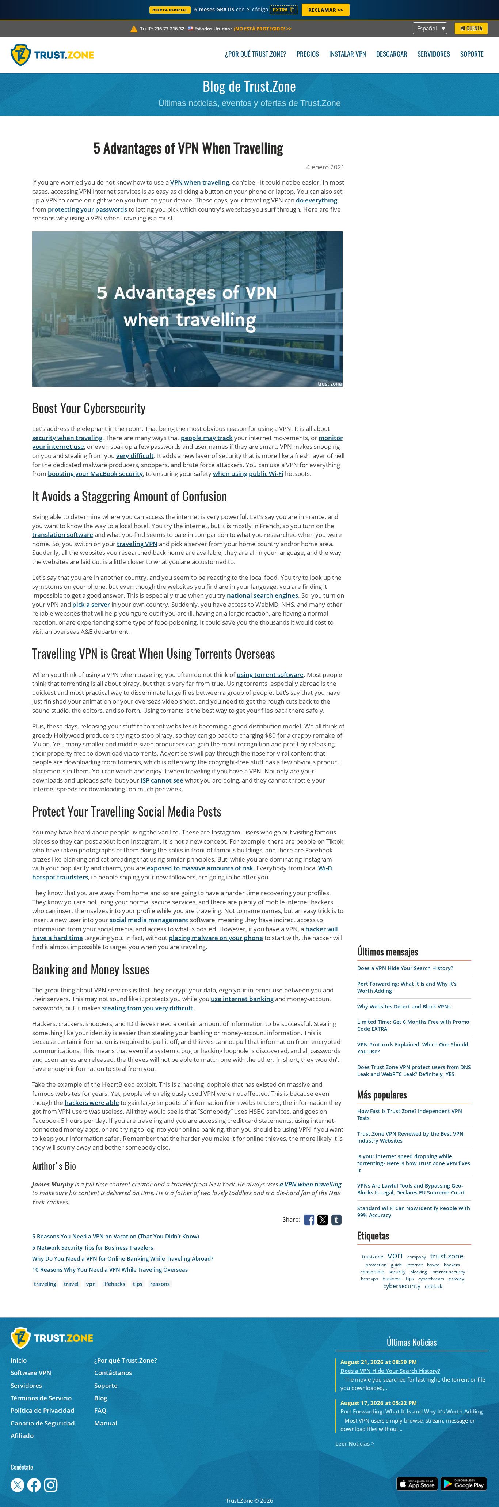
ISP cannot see (162, 780)
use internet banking (242, 999)
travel (71, 1283)
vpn (91, 1283)
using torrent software (270, 674)
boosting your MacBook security (95, 473)
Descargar (391, 54)
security (397, 1271)
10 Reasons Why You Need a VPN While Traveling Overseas (110, 1269)
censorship (372, 1271)
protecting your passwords (87, 209)
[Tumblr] (338, 1219)
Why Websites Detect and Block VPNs (404, 1006)
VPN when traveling (199, 182)
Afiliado (22, 1435)
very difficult (135, 455)
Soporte (472, 54)
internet (415, 1265)
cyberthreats (431, 1279)
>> (263, 28)
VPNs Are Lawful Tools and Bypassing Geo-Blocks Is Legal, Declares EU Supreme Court (411, 1189)
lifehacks (114, 1283)
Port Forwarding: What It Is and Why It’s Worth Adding (411, 1411)
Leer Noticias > (354, 1443)
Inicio (19, 1360)
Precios (308, 54)
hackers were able (92, 1102)
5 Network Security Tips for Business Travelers (92, 1247)
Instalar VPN (347, 54)
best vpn (369, 1279)
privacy (456, 1278)
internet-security (448, 1272)
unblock (433, 1286)
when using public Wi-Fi (248, 473)
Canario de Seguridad (43, 1423)
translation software (62, 534)
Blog (100, 1398)
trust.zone (447, 1256)
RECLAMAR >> (325, 10)
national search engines (262, 595)
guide (396, 1265)
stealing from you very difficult (147, 1008)
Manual (105, 1423)
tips (137, 1283)
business (391, 1278)
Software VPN (31, 1372)
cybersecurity (401, 1286)
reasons (160, 1283)
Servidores (434, 54)
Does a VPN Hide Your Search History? (405, 968)
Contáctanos (113, 1372)
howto (433, 1265)
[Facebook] (310, 1219)
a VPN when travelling (310, 1184)
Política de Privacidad (43, 1410)
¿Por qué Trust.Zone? (255, 54)
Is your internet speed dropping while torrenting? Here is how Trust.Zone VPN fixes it (413, 1163)
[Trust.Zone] (52, 55)
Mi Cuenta (471, 28)
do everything (316, 200)
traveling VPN (137, 543)
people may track (207, 437)
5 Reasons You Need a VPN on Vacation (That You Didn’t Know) (115, 1236)
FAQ (100, 1410)
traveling (45, 1283)
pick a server (91, 604)
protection (376, 1265)
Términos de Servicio (41, 1398)
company (416, 1257)
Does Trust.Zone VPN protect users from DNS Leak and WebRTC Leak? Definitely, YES (414, 1071)
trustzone (372, 1256)
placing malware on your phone (216, 938)
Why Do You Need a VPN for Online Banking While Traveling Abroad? (122, 1258)
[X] (324, 1219)
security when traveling (67, 437)
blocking (418, 1272)
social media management (149, 920)
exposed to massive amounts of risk (200, 868)
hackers (452, 1265)
